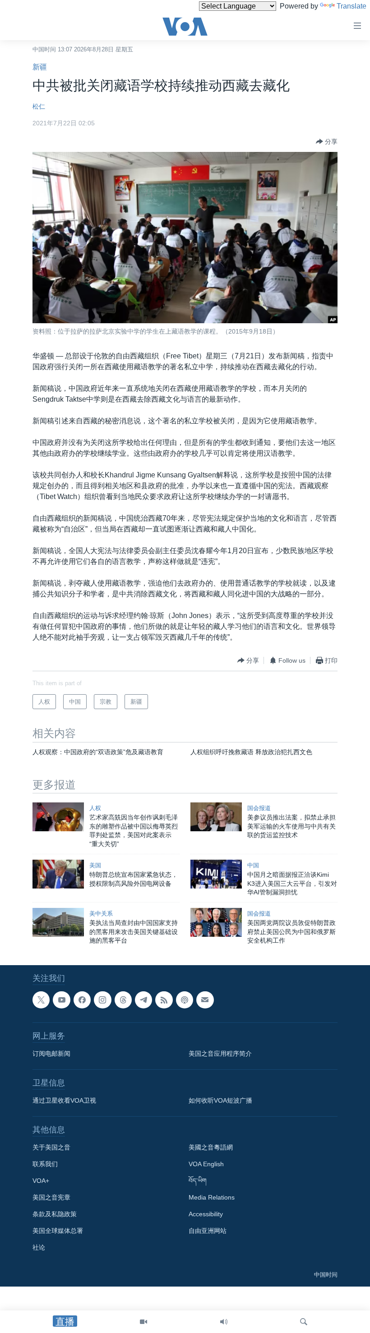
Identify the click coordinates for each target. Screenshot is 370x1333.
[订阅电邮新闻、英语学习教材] (204, 999)
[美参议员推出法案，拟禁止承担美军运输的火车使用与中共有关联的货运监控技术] (216, 816)
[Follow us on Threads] (123, 999)
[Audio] (223, 1321)
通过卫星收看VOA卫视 (64, 1100)
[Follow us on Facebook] (82, 999)
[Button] (327, 141)
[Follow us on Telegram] (143, 999)
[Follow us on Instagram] (102, 999)
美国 (95, 865)
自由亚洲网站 (208, 1230)
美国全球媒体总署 (57, 1230)
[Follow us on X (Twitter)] (41, 999)
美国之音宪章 (51, 1197)
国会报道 (259, 808)
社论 (38, 1247)
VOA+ (40, 1180)
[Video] (143, 1321)
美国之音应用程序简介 (220, 1053)
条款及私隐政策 (54, 1214)
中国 (253, 865)
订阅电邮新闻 (51, 1053)
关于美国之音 (51, 1147)
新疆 (39, 67)
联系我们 (45, 1164)
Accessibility (206, 1214)
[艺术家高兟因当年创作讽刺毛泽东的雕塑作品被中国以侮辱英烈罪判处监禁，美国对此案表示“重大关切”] (58, 816)
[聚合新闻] (163, 999)
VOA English (206, 1164)
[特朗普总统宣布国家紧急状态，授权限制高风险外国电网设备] (58, 874)
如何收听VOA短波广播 (220, 1100)
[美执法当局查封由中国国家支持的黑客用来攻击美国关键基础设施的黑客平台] (58, 922)
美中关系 (101, 913)
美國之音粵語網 (211, 1147)
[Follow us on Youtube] (61, 999)
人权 (95, 808)
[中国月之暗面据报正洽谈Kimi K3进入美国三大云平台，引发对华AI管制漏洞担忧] (216, 874)
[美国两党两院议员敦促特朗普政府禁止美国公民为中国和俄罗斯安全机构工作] (216, 922)
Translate (351, 6)
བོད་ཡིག (198, 1180)
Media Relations (212, 1197)
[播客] (184, 999)
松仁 (38, 106)
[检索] (303, 1321)
